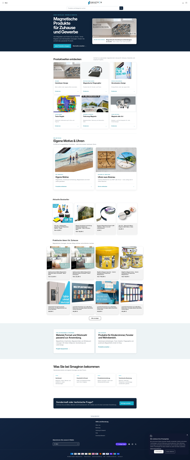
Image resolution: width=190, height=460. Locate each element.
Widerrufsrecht (87, 456)
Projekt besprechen (63, 348)
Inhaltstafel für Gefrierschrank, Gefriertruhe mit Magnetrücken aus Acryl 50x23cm (57, 308)
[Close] (187, 435)
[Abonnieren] (77, 444)
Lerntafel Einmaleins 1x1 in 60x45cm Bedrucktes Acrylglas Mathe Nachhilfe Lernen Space (132, 308)
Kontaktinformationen (111, 456)
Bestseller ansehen (79, 46)
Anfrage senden (126, 403)
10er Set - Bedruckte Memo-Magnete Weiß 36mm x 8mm (126, 226)
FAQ (97, 433)
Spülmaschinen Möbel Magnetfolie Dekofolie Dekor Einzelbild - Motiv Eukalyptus (82, 273)
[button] (4, 2)
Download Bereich (100, 435)
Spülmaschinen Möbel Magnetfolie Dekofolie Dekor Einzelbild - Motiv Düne (57, 273)
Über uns (98, 425)
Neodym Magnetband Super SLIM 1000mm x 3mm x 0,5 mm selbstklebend (105, 227)
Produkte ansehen (104, 347)
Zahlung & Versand (101, 430)
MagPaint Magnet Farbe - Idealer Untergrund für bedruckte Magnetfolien (130, 273)
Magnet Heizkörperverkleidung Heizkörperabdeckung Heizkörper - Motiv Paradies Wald (84, 227)
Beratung (98, 427)
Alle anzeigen (95, 318)
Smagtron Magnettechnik (76, 456)
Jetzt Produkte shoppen (62, 46)
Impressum (120, 456)
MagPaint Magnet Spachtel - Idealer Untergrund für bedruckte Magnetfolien (106, 273)
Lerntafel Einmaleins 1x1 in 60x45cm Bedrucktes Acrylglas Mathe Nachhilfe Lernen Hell (107, 308)
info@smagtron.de (65, 429)
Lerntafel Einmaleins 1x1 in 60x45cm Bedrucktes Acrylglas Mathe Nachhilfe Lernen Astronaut (83, 308)
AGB (104, 456)
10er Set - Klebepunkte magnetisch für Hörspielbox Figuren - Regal (61, 227)
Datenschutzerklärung (97, 456)
